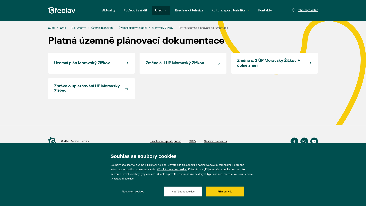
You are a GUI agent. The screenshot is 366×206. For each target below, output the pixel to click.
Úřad (158, 10)
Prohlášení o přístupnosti (165, 141)
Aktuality (109, 10)
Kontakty (265, 10)
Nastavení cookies (215, 141)
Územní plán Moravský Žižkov (82, 63)
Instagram (304, 141)
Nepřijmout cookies (183, 191)
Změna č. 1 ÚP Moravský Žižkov (175, 63)
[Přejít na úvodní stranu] (52, 141)
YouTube (314, 141)
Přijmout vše (225, 191)
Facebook (294, 141)
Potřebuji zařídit (135, 10)
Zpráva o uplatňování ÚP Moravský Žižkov (87, 88)
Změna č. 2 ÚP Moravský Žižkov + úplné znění (268, 63)
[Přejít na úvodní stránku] (61, 10)
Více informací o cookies (172, 169)
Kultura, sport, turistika (228, 10)
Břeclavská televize (189, 10)
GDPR (192, 141)
